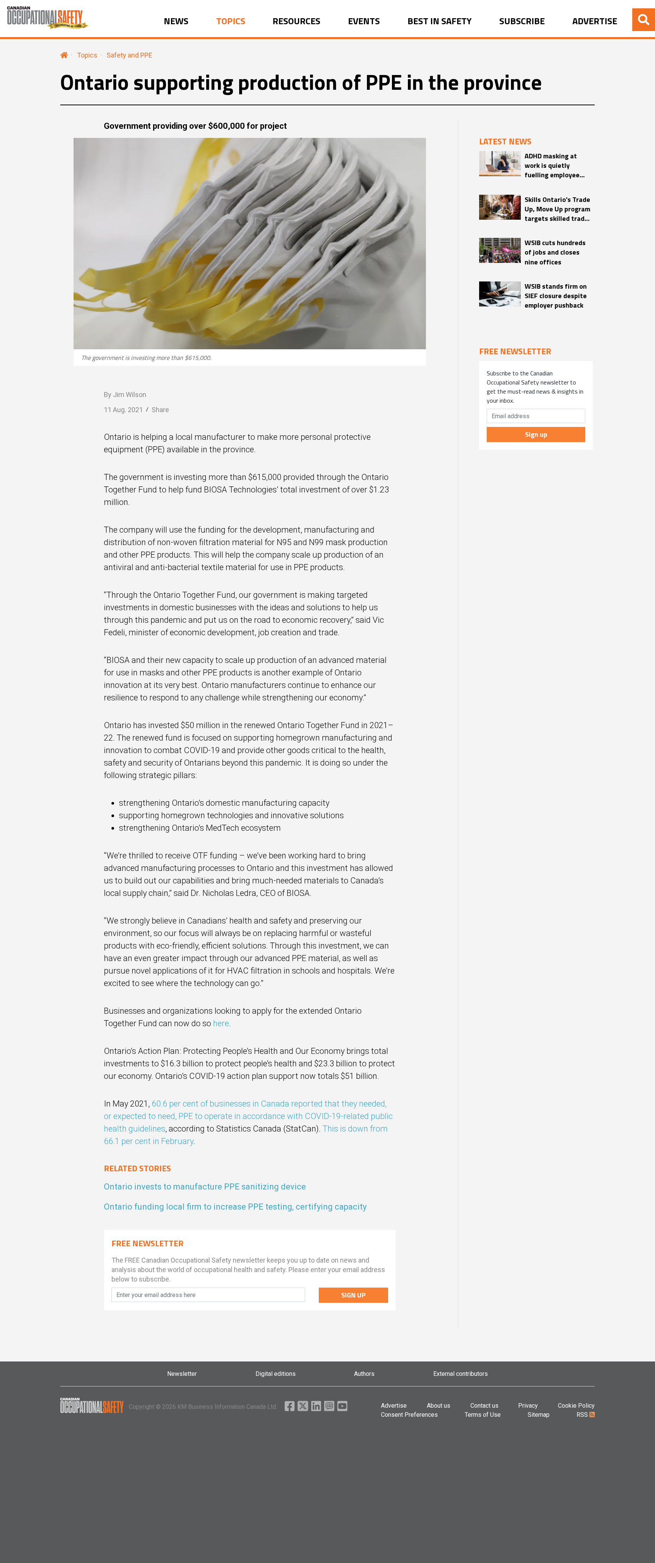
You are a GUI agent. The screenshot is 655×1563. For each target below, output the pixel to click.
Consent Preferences (409, 1414)
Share (160, 410)
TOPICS (230, 21)
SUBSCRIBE (522, 21)
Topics (87, 55)
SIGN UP (353, 1295)
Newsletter (182, 1373)
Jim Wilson (129, 395)
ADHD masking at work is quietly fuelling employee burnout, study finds (556, 165)
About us (438, 1405)
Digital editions (275, 1373)
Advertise (394, 1405)
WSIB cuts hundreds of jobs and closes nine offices (555, 252)
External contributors (460, 1373)
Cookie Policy (576, 1405)
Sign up (536, 434)
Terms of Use (483, 1414)
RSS (583, 1414)
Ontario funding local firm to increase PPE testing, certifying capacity (235, 1206)
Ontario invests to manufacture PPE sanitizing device (205, 1186)
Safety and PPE (129, 55)
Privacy (528, 1405)
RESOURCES (296, 21)
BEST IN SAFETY (439, 21)
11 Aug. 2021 (123, 410)
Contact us (484, 1405)
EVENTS (364, 21)
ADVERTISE (594, 21)
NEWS (176, 21)
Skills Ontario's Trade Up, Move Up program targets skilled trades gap (558, 209)
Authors (364, 1373)
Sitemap (539, 1414)
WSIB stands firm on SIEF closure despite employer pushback (556, 295)
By (125, 395)
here (221, 1023)
